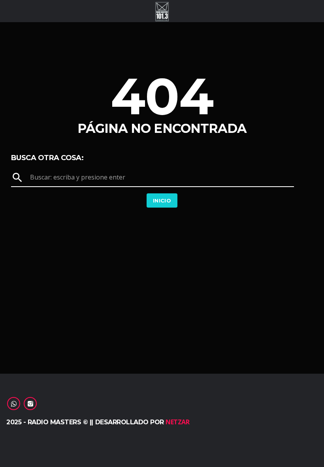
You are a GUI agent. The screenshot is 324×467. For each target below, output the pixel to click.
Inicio (162, 200)
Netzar (177, 422)
